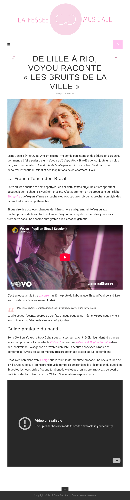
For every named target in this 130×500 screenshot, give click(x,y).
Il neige (44, 360)
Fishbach (55, 342)
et (92, 342)
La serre (44, 295)
